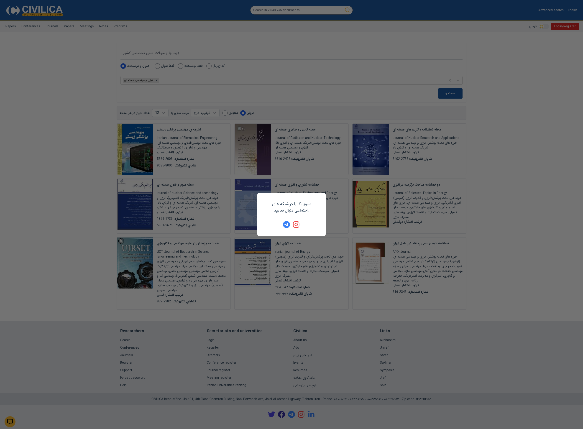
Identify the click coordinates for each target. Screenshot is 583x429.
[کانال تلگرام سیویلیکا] (286, 224)
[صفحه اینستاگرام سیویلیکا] (296, 224)
